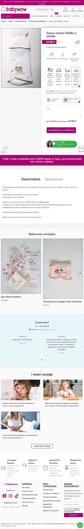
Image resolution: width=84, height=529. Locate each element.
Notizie (25, 506)
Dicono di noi (48, 490)
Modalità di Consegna (52, 501)
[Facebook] (4, 496)
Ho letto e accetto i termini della (72, 510)
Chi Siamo (26, 487)
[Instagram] (11, 496)
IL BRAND (59, 16)
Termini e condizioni (51, 493)
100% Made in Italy (30, 495)
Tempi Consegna (50, 497)
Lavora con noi (27, 502)
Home (3, 21)
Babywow (35, 329)
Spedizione (54, 179)
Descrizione (30, 179)
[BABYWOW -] (13, 9)
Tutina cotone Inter (53, 303)
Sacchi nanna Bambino (37, 21)
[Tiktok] (17, 496)
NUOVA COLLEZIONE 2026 (39, 16)
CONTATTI (76, 16)
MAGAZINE (67, 16)
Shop (11, 21)
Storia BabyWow (29, 498)
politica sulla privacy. (72, 511)
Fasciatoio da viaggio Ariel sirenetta (20, 301)
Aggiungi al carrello (61, 130)
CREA (51, 16)
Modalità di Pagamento (47, 505)
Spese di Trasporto (51, 511)
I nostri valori (27, 491)
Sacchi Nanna (20, 21)
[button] (2, 347)
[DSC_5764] (21, 58)
